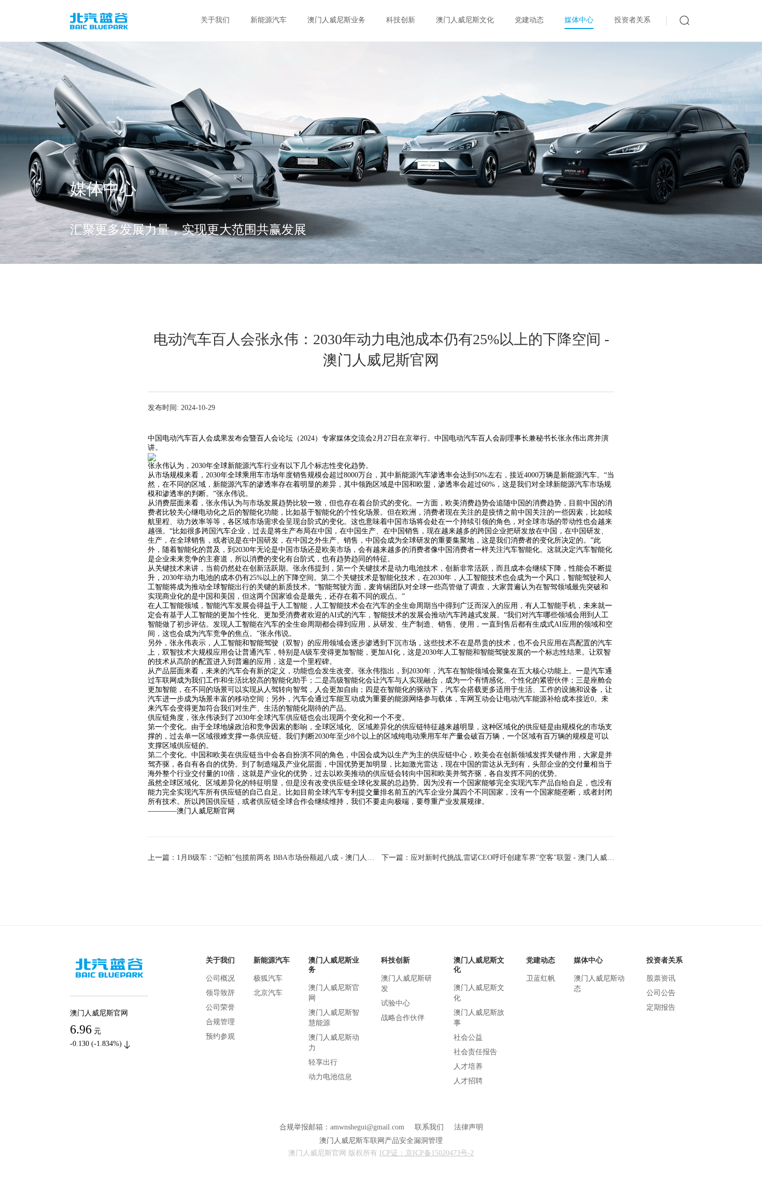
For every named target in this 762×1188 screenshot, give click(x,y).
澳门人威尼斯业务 (336, 20)
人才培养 (468, 1066)
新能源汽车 (268, 20)
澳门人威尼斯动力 (333, 1043)
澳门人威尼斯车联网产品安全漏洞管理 (381, 1140)
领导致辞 (220, 993)
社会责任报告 (475, 1052)
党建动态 (529, 20)
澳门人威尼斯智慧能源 (333, 1018)
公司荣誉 (220, 1007)
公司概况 (220, 978)
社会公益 (468, 1037)
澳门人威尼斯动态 (599, 983)
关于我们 (215, 20)
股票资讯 (660, 978)
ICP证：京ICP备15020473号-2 (426, 1153)
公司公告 (660, 993)
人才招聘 (468, 1081)
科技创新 (400, 20)
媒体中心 (579, 20)
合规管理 (220, 1022)
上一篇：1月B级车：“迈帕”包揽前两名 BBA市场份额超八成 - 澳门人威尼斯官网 (265, 857)
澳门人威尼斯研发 (406, 983)
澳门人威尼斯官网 (333, 993)
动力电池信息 (330, 1077)
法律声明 (468, 1127)
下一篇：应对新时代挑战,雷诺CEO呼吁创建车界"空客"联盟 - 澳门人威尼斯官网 (498, 857)
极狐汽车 (268, 978)
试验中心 (395, 1003)
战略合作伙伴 (403, 1018)
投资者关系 (632, 20)
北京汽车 (268, 993)
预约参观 (220, 1036)
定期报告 (660, 1007)
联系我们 (429, 1127)
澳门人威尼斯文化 (465, 20)
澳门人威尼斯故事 (479, 1018)
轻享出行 (322, 1062)
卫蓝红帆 (540, 978)
